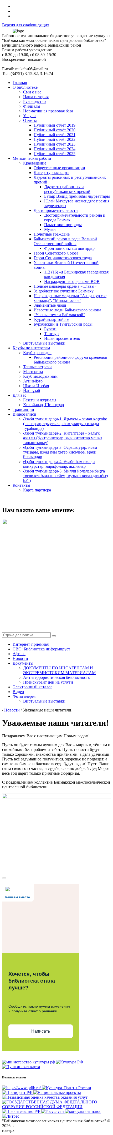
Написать (40, 1031)
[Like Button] (4, 878)
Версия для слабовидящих (25, 25)
